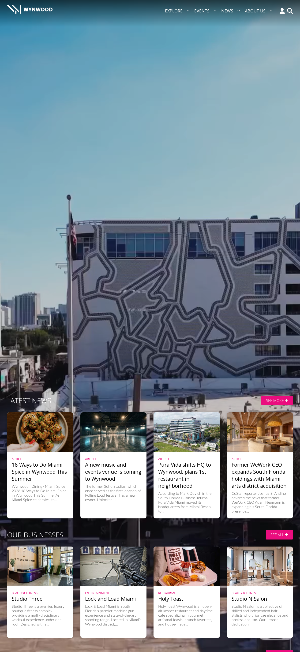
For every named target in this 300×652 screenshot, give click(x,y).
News (227, 11)
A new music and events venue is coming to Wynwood (113, 471)
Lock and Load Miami (110, 598)
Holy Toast (170, 598)
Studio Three (27, 598)
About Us (255, 11)
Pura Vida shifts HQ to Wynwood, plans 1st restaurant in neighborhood (184, 475)
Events (202, 11)
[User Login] (281, 11)
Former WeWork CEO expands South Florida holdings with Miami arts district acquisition (259, 475)
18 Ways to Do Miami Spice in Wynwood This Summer (39, 471)
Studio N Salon (249, 598)
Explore (174, 11)
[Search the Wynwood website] (289, 11)
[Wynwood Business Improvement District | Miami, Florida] (29, 11)
